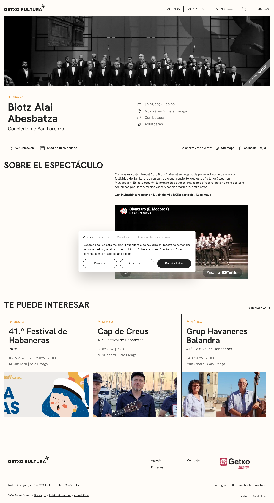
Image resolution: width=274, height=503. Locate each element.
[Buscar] (244, 9)
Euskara (244, 496)
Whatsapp (227, 148)
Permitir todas (174, 263)
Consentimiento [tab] (96, 237)
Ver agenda (257, 308)
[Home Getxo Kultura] (25, 7)
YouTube (260, 485)
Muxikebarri (197, 9)
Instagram (221, 485)
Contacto (193, 460)
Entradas (157, 467)
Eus (259, 9)
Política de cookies (60, 495)
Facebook (249, 148)
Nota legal (40, 495)
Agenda (173, 9)
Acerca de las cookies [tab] (153, 237)
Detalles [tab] (123, 237)
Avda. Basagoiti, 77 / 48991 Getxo (30, 485)
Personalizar (137, 263)
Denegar (100, 263)
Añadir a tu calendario (62, 148)
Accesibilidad (81, 495)
